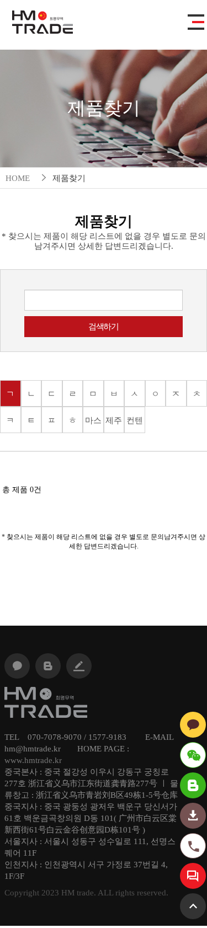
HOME (18, 178)
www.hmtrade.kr (33, 760)
